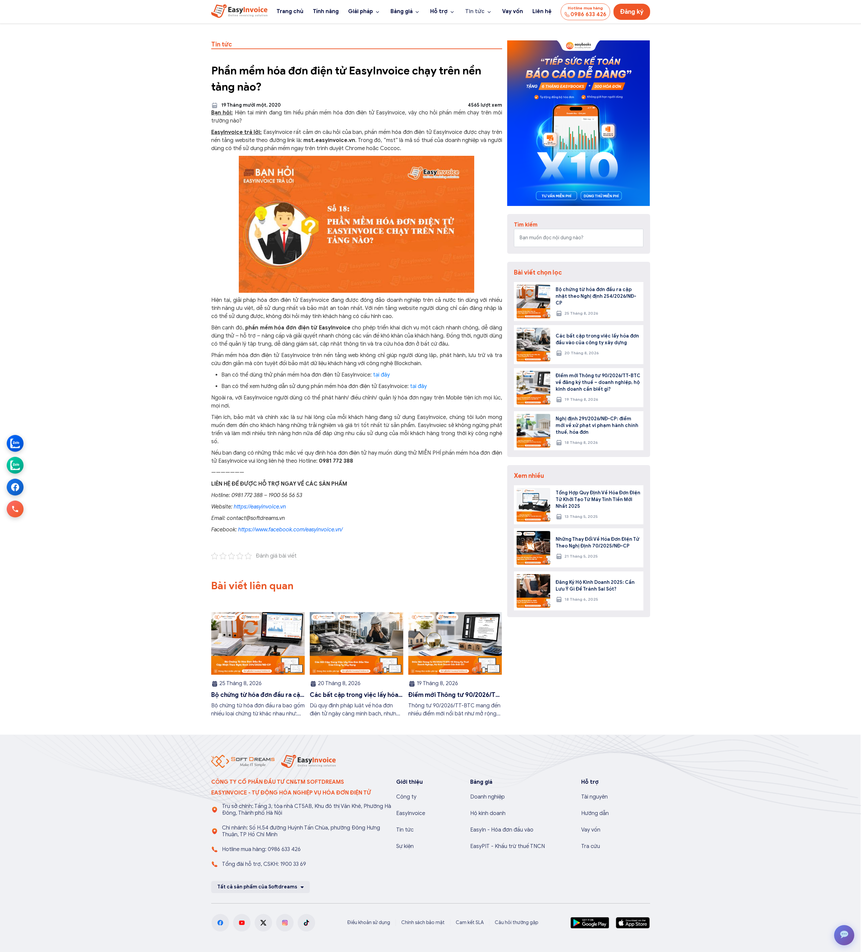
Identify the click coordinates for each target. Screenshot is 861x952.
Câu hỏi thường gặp (516, 922)
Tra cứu (590, 846)
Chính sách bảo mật (423, 922)
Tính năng (326, 11)
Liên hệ (542, 11)
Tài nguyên (594, 797)
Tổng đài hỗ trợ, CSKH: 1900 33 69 (264, 864)
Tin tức (475, 11)
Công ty (406, 797)
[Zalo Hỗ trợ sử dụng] (15, 465)
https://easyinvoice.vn (260, 506)
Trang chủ (289, 11)
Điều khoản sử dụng (368, 922)
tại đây (381, 375)
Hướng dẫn (595, 813)
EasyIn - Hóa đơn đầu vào (501, 829)
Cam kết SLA (470, 922)
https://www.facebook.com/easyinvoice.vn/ (290, 529)
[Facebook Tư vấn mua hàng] (15, 487)
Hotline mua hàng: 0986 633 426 (261, 849)
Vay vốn (512, 11)
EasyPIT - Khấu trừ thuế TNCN (507, 846)
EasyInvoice (410, 813)
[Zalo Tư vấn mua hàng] (15, 443)
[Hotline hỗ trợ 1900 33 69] (15, 509)
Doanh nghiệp (487, 797)
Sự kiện (405, 846)
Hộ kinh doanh (488, 813)
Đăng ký (631, 11)
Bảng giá (401, 11)
